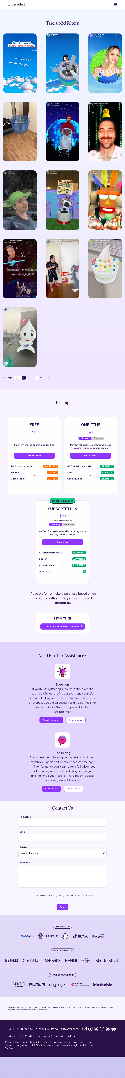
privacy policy (70, 1029)
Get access (90, 455)
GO (24, 378)
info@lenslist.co (47, 1029)
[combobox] (62, 853)
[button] (104, 853)
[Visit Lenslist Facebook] (90, 1029)
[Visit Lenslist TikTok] (102, 1029)
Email (23, 831)
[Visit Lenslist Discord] (108, 1029)
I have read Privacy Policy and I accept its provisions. (65, 895)
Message (25, 862)
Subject (24, 846)
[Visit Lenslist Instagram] (84, 1029)
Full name (25, 816)
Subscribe (62, 542)
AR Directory (38, 1045)
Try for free (34, 455)
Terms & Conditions (26, 1036)
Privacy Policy (49, 1036)
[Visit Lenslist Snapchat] (96, 1029)
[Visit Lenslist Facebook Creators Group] (113, 1029)
